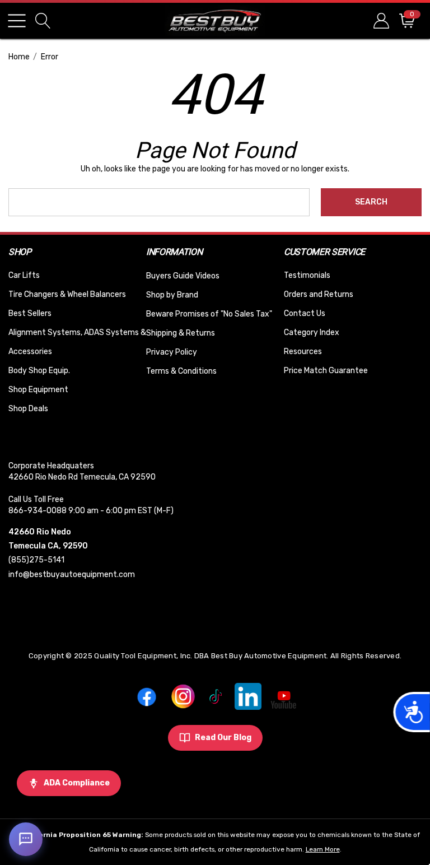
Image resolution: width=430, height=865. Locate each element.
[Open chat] (26, 839)
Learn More (323, 849)
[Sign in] (380, 20)
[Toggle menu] (17, 21)
